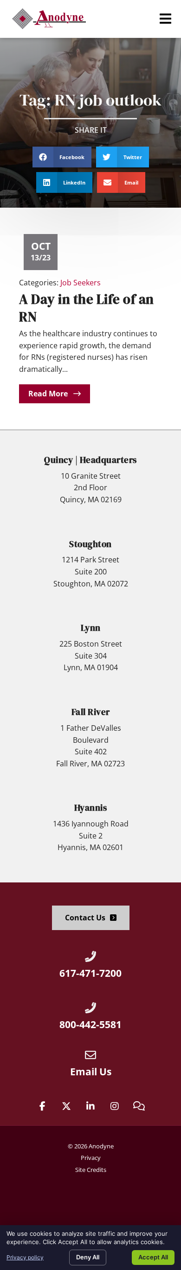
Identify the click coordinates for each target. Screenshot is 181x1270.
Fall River (90, 712)
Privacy (91, 1157)
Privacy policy (25, 1257)
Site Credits (90, 1169)
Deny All (87, 1257)
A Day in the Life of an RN (86, 308)
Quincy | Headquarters (90, 460)
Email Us (90, 1071)
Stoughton (90, 544)
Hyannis (90, 807)
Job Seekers (80, 282)
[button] (165, 19)
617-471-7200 (90, 973)
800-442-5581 (90, 1024)
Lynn (91, 628)
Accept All (153, 1257)
